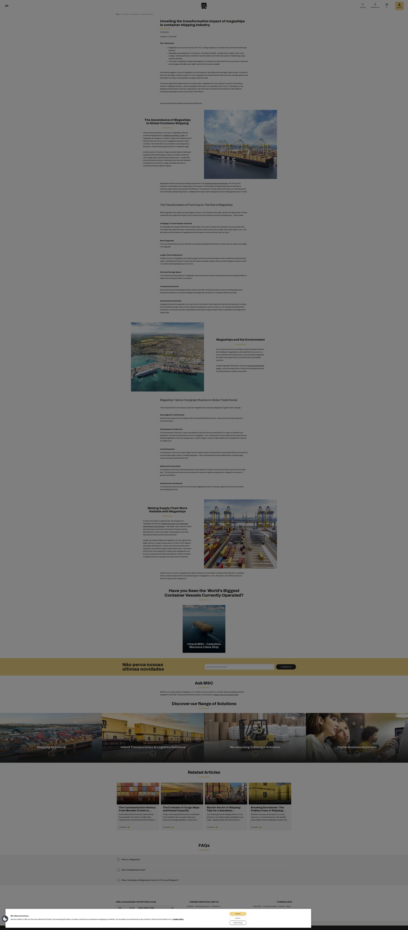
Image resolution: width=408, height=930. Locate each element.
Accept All (238, 913)
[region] (158, 918)
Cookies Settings (238, 922)
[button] (5, 918)
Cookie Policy (178, 919)
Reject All (237, 918)
